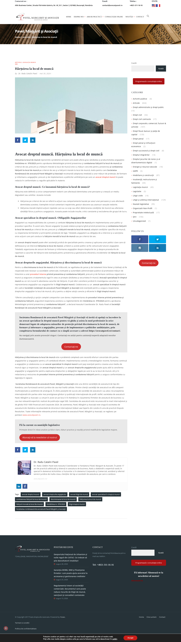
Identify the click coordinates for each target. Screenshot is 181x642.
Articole (26, 37)
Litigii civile (138, 195)
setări (114, 639)
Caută (133, 63)
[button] (148, 16)
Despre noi (78, 17)
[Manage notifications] (6, 628)
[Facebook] (25, 486)
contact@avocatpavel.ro (112, 5)
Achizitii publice (140, 98)
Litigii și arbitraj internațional (146, 200)
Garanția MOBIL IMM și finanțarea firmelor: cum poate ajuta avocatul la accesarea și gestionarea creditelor (70, 573)
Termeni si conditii (22, 623)
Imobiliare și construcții (143, 175)
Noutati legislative (141, 204)
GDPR (135, 171)
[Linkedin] (18, 486)
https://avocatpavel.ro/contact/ (104, 330)
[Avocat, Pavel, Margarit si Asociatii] (37, 17)
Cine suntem (151, 617)
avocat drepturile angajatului (54, 494)
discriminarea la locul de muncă (63, 499)
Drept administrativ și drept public (148, 107)
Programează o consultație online (148, 81)
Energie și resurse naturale (145, 166)
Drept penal (138, 138)
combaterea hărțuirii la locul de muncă (31, 499)
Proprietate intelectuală (143, 212)
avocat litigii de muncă (79, 494)
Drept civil (137, 115)
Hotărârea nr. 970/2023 (56, 504)
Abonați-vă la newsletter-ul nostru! (39, 437)
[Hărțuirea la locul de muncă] (71, 105)
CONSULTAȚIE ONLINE (114, 17)
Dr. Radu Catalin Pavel (27, 73)
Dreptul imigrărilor (141, 155)
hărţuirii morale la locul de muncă (29, 504)
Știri (134, 216)
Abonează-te (137, 580)
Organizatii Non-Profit (142, 208)
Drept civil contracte (142, 119)
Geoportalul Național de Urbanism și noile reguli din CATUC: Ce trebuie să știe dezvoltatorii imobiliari (70, 557)
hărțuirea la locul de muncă (90, 499)
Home (68, 17)
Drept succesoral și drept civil (146, 150)
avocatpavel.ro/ (40, 478)
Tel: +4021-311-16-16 (103, 564)
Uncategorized (139, 221)
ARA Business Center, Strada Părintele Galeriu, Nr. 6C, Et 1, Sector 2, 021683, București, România (54, 5)
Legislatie (137, 191)
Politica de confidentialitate (25, 628)
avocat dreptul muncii (106, 177)
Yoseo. (62, 617)
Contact (140, 17)
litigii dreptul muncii (77, 504)
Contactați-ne (71, 346)
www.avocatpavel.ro (31, 415)
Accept (130, 638)
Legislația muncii (29, 62)
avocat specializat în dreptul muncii (106, 494)
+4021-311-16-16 (136, 5)
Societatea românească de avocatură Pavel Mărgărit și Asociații (41, 509)
